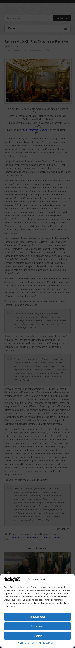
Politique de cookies (27, 643)
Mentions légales (47, 643)
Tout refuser (37, 626)
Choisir (37, 635)
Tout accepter (37, 616)
